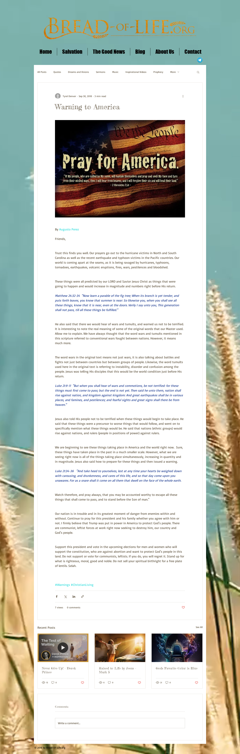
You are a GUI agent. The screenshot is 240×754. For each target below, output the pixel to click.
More (173, 71)
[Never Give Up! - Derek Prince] (63, 648)
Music (115, 71)
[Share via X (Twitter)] (65, 596)
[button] (198, 72)
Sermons (100, 71)
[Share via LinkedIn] (74, 596)
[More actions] (183, 96)
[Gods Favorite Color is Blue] (177, 648)
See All (199, 627)
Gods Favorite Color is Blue (176, 668)
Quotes (57, 71)
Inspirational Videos (135, 71)
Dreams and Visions (78, 71)
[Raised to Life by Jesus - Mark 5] (120, 648)
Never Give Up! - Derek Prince (59, 670)
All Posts (41, 71)
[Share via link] (82, 596)
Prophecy (158, 71)
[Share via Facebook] (56, 596)
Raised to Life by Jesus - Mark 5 (117, 670)
